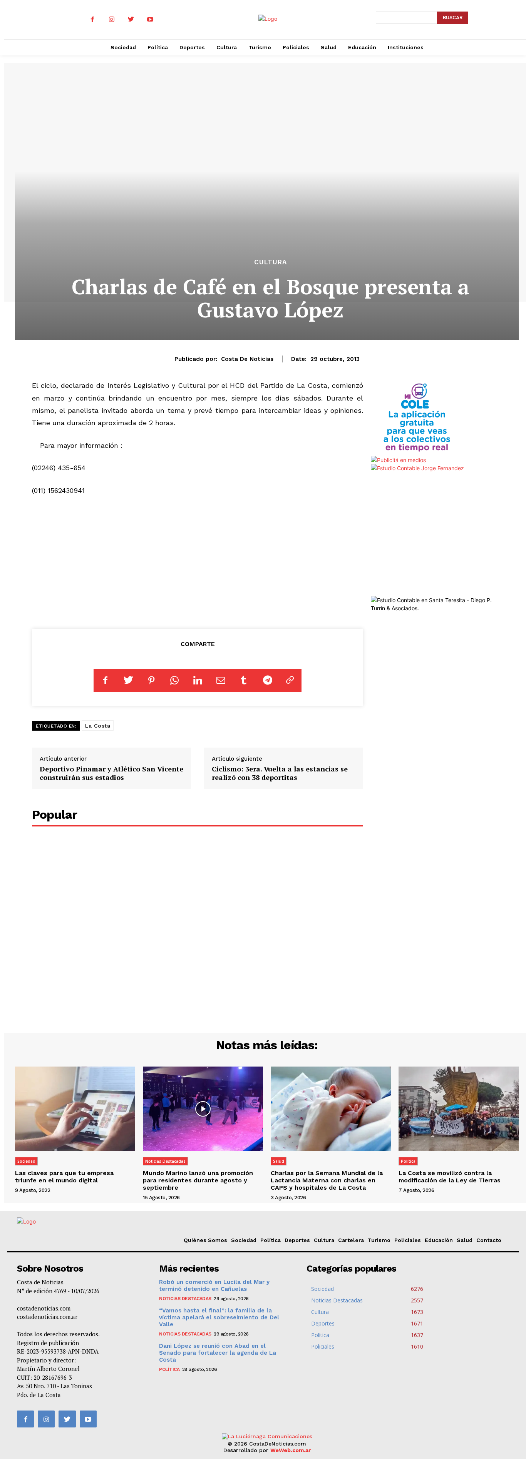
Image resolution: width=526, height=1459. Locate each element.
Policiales (407, 1240)
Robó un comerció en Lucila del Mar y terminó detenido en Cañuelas (214, 1285)
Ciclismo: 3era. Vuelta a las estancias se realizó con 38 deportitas (280, 773)
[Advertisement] (197, 560)
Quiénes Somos (205, 1240)
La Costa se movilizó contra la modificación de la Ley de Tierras (450, 1176)
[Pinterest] (151, 680)
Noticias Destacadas (165, 1161)
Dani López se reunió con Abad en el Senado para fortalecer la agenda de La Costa (217, 1352)
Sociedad (26, 1161)
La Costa (97, 726)
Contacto (488, 1240)
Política (408, 1161)
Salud (278, 1161)
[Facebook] (92, 19)
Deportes (297, 1240)
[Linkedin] (197, 680)
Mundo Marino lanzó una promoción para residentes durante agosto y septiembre (198, 1180)
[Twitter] (131, 19)
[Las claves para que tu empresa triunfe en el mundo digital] (75, 1108)
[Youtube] (150, 19)
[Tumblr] (243, 680)
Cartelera (351, 1240)
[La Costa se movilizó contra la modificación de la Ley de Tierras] (459, 1108)
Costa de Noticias (247, 359)
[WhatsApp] (174, 680)
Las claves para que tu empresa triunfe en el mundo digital (64, 1176)
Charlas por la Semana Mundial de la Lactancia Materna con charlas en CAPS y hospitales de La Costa (327, 1180)
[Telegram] (266, 680)
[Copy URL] (290, 680)
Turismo (379, 1240)
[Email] (220, 680)
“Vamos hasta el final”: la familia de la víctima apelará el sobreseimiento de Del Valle (219, 1317)
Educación (439, 1240)
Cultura (270, 262)
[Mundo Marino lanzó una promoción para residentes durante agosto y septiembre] (203, 1108)
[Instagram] (111, 19)
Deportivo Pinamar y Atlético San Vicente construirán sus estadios (111, 773)
